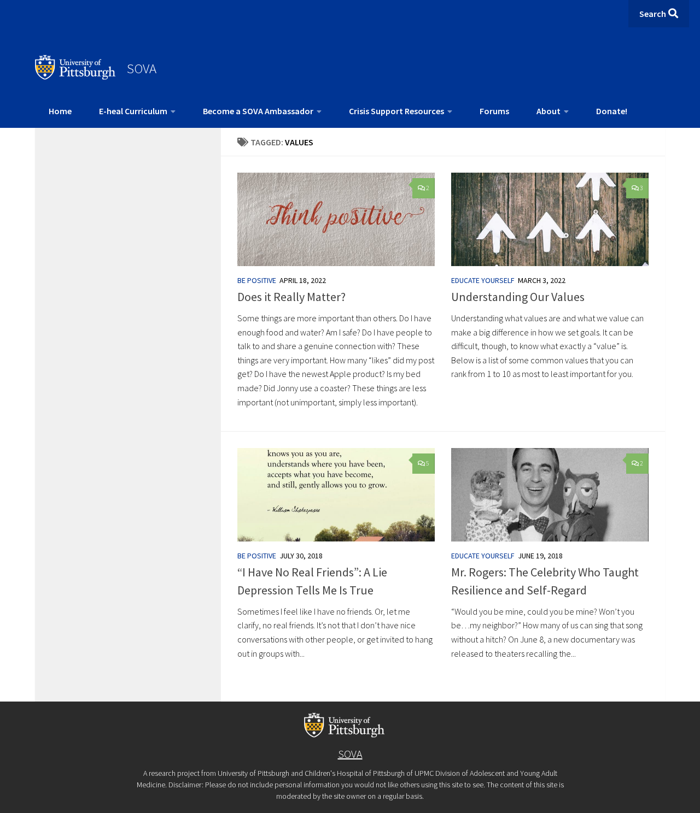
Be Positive (256, 280)
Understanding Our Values (518, 296)
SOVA (141, 68)
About (548, 110)
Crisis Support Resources (396, 110)
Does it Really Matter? (291, 296)
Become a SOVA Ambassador (258, 110)
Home (60, 110)
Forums (494, 110)
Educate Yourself (483, 280)
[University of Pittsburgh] (75, 76)
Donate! (611, 110)
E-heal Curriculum (133, 110)
